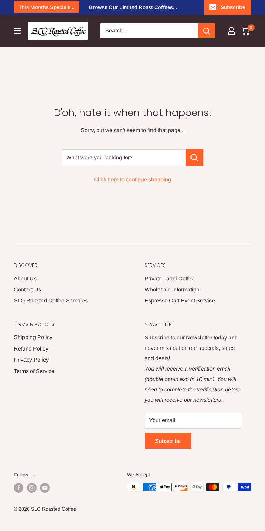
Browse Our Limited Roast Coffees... (133, 7)
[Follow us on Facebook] (18, 488)
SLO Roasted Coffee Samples (51, 301)
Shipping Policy (33, 337)
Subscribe (232, 7)
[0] (245, 31)
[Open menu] (17, 31)
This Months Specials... (47, 7)
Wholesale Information (172, 289)
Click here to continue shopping (132, 180)
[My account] (231, 31)
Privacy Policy (31, 360)
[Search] (206, 30)
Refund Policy (31, 349)
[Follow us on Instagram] (32, 488)
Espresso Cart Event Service (180, 301)
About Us (25, 278)
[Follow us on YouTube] (45, 488)
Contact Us (27, 289)
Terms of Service (34, 371)
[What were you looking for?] (194, 157)
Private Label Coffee (170, 278)
